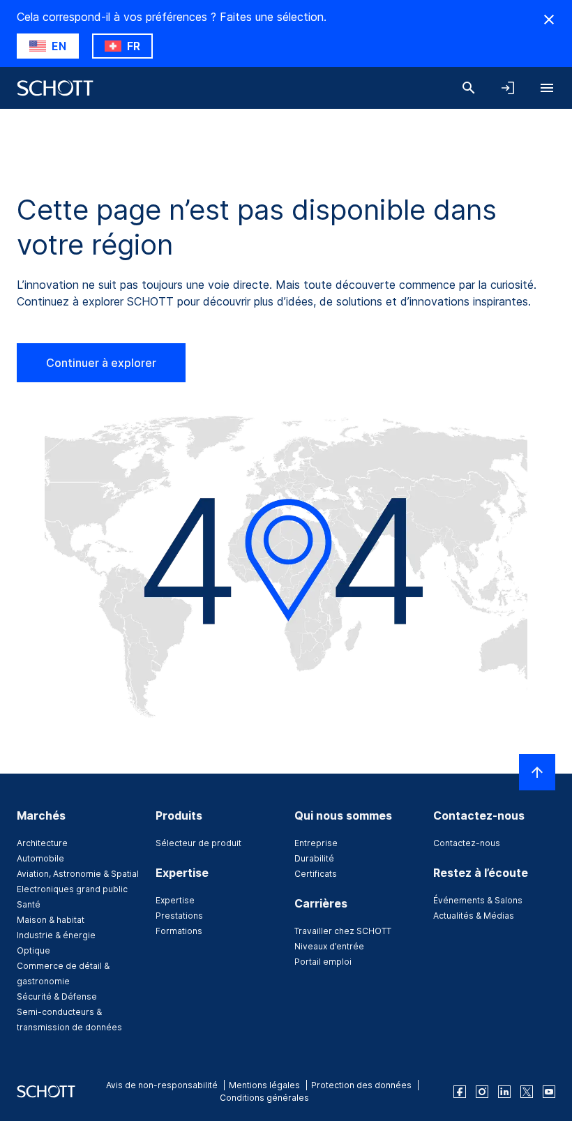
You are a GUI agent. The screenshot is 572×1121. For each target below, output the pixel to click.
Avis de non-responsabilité (162, 1085)
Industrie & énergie (56, 935)
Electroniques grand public (72, 889)
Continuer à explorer (101, 363)
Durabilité (314, 858)
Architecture (42, 843)
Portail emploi (323, 961)
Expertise (175, 900)
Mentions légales (264, 1085)
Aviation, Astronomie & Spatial (78, 873)
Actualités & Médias (473, 915)
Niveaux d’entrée (329, 946)
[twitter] (526, 1091)
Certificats (315, 873)
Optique (33, 950)
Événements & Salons (477, 900)
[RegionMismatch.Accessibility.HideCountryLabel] (549, 19)
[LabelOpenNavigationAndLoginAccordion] (507, 88)
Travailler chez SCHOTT (342, 931)
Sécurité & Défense (57, 996)
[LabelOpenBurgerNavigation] (547, 88)
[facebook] (459, 1091)
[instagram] (482, 1091)
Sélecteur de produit (198, 843)
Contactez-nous (466, 843)
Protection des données (361, 1085)
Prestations (179, 915)
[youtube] (549, 1091)
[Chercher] (468, 88)
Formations (179, 931)
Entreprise (316, 843)
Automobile (40, 858)
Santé (28, 904)
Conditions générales (264, 1097)
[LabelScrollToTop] (537, 772)
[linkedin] (504, 1091)
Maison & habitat (50, 920)
